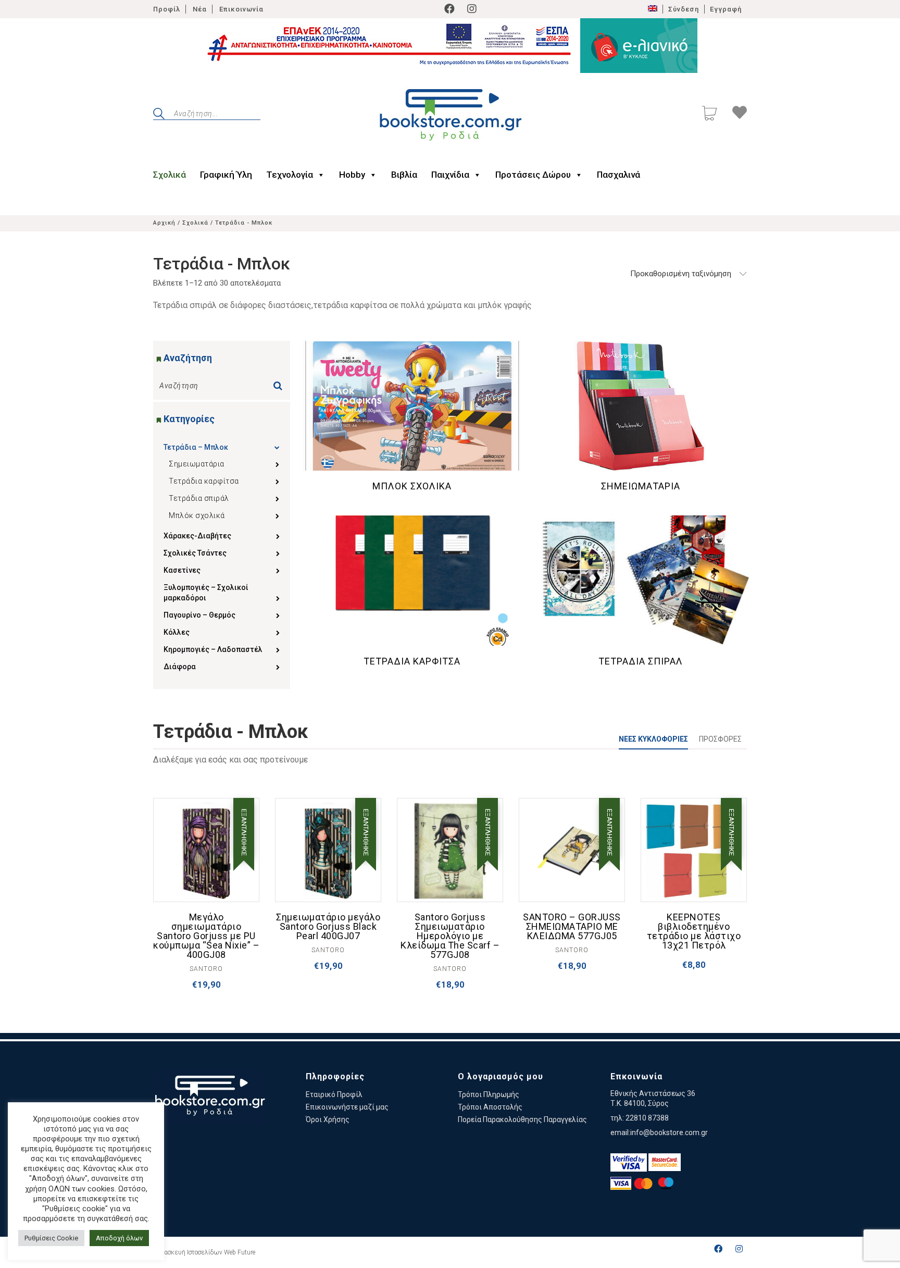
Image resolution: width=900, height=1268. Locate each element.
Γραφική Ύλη (226, 174)
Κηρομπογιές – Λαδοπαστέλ (213, 649)
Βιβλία (404, 174)
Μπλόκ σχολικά (197, 515)
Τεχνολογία (289, 174)
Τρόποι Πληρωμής (488, 1094)
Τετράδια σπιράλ (199, 498)
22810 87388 (647, 1118)
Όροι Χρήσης (327, 1119)
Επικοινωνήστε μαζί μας (347, 1107)
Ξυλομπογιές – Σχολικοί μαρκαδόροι (206, 592)
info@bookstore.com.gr (669, 1132)
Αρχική (164, 222)
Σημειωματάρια (196, 464)
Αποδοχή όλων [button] (119, 1238)
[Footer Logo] (209, 1097)
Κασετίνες (182, 570)
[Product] (206, 851)
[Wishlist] (739, 114)
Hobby (352, 174)
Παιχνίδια (450, 174)
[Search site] (159, 115)
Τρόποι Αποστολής (490, 1107)
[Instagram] (472, 9)
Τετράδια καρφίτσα (204, 481)
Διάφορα (180, 666)
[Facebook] (449, 9)
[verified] (628, 1162)
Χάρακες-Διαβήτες (197, 536)
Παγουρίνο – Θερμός (199, 615)
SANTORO (206, 968)
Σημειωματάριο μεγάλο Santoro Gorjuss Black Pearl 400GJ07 (328, 927)
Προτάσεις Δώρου (533, 174)
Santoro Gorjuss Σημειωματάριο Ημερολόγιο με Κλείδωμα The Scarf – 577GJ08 (450, 936)
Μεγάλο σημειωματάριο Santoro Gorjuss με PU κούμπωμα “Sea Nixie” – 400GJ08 (206, 936)
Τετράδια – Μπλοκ (196, 447)
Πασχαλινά (618, 174)
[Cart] (709, 114)
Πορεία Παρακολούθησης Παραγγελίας (522, 1119)
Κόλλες (177, 632)
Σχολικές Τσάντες (195, 553)
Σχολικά (169, 174)
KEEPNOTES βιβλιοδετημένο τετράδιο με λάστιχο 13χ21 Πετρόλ (694, 931)
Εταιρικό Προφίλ (334, 1094)
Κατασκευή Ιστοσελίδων (187, 1252)
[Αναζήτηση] (280, 383)
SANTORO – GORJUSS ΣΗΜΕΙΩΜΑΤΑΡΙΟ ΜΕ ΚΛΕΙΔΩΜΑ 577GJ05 (572, 927)
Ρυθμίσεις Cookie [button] (51, 1238)
